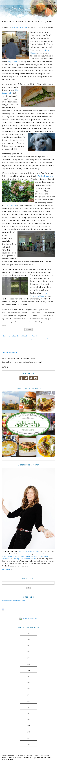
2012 (28, 707)
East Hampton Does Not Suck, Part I (20, 336)
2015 (28, 689)
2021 (28, 652)
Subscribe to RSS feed (24, 757)
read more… (6, 569)
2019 (28, 664)
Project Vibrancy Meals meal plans (34, 556)
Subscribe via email (43, 757)
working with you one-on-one (24, 559)
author (36, 551)
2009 (28, 726)
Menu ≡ (52, 2)
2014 (28, 695)
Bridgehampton (45, 176)
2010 (28, 720)
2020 (28, 658)
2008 (28, 732)
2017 (28, 676)
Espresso (12, 62)
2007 (28, 738)
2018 (28, 670)
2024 (28, 639)
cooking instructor (25, 551)
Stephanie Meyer (20, 27)
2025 (28, 633)
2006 (28, 744)
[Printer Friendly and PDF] (28, 329)
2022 (28, 646)
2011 (28, 713)
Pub (10, 93)
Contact (11, 757)
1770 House (10, 206)
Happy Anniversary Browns (41, 339)
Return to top (7, 759)
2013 (28, 701)
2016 (28, 683)
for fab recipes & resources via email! (14, 601)
